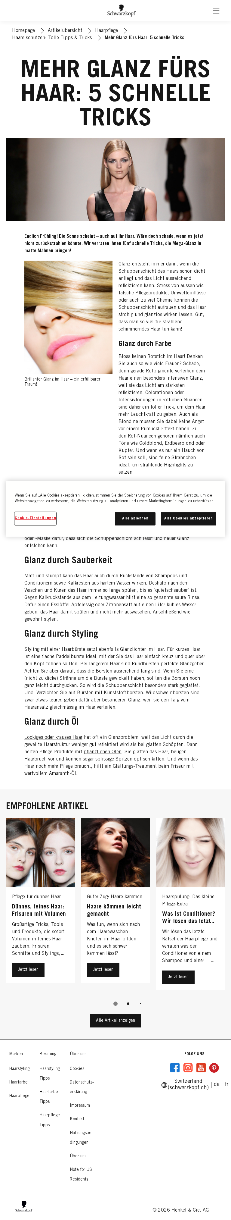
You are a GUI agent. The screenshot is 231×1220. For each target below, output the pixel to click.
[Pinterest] (214, 1068)
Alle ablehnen (135, 519)
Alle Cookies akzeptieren (188, 519)
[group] (115, 916)
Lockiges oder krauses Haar (53, 737)
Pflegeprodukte (151, 293)
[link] (227, 1084)
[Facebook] (175, 1068)
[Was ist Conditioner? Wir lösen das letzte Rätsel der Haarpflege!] (190, 905)
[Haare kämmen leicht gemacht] (115, 905)
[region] (115, 509)
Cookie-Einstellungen (35, 518)
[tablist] (115, 1003)
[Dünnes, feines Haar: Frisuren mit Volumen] (40, 905)
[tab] (115, 1004)
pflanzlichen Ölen (103, 752)
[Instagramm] (188, 1068)
